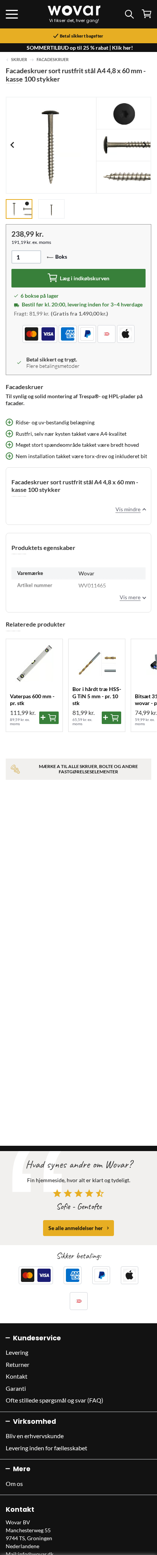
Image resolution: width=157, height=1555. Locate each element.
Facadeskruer (53, 59)
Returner (17, 1364)
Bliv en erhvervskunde (35, 1435)
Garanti (16, 1388)
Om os (14, 1483)
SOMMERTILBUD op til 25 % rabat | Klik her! (80, 47)
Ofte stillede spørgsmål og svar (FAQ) (54, 1400)
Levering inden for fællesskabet (46, 1447)
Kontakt (16, 1376)
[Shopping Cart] (146, 13)
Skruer (19, 59)
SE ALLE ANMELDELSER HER (75, 1228)
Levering (17, 1352)
